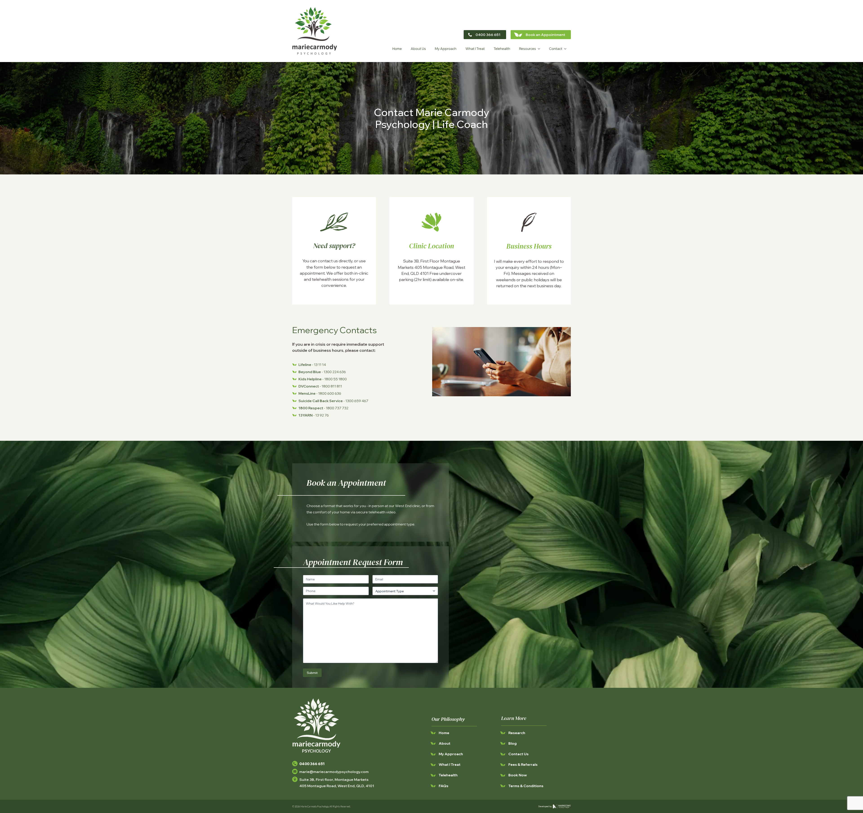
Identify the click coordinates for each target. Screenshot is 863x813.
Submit (312, 673)
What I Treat (475, 49)
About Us (418, 49)
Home (397, 49)
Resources (527, 49)
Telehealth (502, 49)
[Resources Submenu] (540, 48)
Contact (555, 49)
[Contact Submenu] (566, 48)
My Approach (445, 49)
